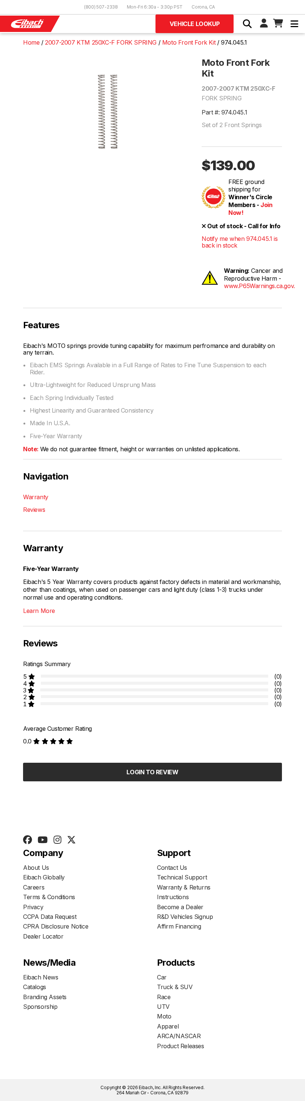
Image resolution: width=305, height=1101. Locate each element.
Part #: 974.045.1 (224, 112)
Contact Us (172, 867)
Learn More (39, 610)
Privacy (33, 907)
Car (162, 977)
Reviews (34, 509)
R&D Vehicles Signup (185, 916)
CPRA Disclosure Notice (55, 926)
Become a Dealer (180, 907)
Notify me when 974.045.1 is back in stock (239, 242)
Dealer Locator (43, 936)
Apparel (168, 1026)
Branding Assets (45, 997)
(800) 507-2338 (101, 7)
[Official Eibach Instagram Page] (57, 840)
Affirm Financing (179, 926)
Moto (164, 1016)
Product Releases (180, 1046)
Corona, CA (203, 7)
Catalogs (34, 987)
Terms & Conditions (49, 897)
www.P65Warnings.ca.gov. (259, 286)
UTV (163, 1006)
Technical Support (182, 877)
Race (163, 997)
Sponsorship (40, 1006)
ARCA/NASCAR (179, 1036)
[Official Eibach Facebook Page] (27, 840)
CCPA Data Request (49, 916)
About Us (36, 867)
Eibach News (40, 977)
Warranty (35, 497)
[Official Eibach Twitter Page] (71, 840)
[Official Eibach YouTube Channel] (42, 840)
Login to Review (152, 772)
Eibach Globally (44, 877)
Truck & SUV (175, 987)
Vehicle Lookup (194, 24)
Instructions (173, 897)
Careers (33, 887)
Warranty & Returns (184, 887)
